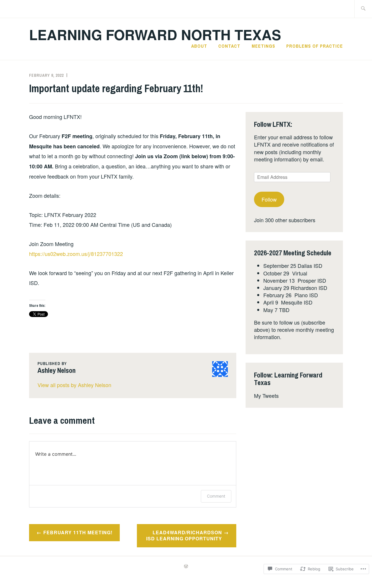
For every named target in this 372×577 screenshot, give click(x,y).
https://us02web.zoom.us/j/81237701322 (76, 253)
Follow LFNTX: (273, 124)
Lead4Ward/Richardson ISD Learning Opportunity (184, 535)
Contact (229, 46)
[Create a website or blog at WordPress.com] (186, 566)
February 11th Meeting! (77, 532)
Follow (269, 199)
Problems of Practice (314, 46)
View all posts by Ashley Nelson (74, 385)
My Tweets (266, 395)
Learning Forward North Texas (155, 34)
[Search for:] (363, 9)
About (199, 46)
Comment (216, 496)
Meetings (263, 46)
